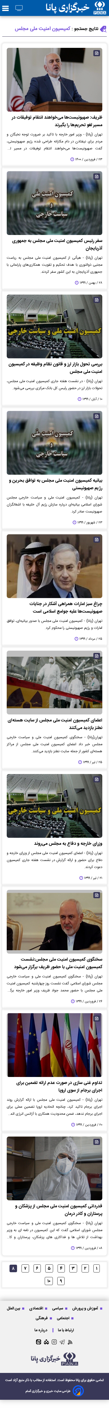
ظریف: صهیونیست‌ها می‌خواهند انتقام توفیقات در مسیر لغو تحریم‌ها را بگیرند (57, 121)
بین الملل (14, 1308)
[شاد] (46, 1341)
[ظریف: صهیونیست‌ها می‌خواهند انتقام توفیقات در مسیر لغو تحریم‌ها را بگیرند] (54, 80)
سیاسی (58, 1308)
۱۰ (48, 1281)
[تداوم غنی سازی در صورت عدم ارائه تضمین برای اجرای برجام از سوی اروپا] (54, 1045)
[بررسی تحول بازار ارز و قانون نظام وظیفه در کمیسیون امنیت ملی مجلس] (54, 326)
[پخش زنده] (19, 8)
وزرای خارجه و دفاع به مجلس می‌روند (68, 844)
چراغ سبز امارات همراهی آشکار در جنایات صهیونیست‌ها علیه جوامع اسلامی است (65, 607)
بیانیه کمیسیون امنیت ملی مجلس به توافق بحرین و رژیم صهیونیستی (55, 484)
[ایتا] (38, 1341)
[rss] (70, 1342)
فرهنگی (42, 1318)
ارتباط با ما (66, 1330)
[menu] (5, 8)
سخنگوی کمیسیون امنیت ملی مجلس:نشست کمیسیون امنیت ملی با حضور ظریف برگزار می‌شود (58, 963)
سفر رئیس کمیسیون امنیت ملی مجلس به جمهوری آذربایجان (57, 244)
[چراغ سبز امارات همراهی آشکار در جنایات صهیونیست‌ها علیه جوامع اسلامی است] (54, 566)
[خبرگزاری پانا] (76, 8)
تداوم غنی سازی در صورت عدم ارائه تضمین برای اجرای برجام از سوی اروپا (59, 1086)
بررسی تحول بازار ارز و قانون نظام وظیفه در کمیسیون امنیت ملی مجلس (55, 368)
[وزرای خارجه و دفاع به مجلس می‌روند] (54, 806)
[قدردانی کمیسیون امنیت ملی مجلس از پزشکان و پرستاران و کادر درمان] (54, 1168)
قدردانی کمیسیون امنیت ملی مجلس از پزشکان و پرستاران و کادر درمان (58, 1210)
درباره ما (41, 1330)
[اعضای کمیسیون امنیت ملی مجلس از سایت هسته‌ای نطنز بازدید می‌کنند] (54, 682)
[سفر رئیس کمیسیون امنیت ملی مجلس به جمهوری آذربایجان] (54, 203)
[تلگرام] (62, 1342)
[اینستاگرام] (54, 1341)
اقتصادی (36, 1308)
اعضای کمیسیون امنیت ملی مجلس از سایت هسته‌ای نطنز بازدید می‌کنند (55, 724)
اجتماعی (63, 1318)
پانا (78, 1380)
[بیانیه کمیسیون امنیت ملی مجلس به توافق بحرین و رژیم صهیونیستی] (54, 443)
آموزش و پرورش (85, 1308)
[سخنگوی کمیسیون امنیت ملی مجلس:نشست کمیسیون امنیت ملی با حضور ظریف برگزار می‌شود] (54, 922)
